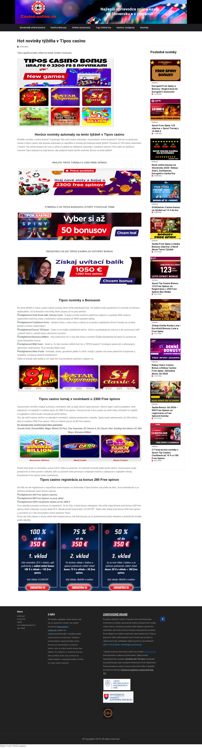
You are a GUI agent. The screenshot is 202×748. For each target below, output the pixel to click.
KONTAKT (21, 616)
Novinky (144, 27)
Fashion (155, 83)
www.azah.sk (149, 652)
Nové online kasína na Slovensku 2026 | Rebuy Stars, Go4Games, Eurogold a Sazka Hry (165, 169)
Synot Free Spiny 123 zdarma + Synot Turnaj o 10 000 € (165, 128)
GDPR (19, 622)
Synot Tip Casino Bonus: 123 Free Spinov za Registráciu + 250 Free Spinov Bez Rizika (165, 287)
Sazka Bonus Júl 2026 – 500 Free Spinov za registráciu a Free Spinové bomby (165, 411)
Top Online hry (103, 27)
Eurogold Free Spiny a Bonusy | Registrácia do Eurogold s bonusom (165, 89)
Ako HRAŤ (21, 628)
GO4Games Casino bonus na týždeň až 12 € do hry (166, 209)
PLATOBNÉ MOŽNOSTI (26, 625)
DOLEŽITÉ (21, 619)
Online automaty (81, 27)
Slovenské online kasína (32, 27)
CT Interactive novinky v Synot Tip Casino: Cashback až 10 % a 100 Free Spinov (165, 454)
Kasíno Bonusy (59, 27)
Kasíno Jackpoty (126, 27)
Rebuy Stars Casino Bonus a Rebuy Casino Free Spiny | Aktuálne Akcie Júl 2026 (164, 369)
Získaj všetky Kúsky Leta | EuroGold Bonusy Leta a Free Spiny (166, 328)
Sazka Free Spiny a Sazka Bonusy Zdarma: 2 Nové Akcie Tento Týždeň (166, 246)
